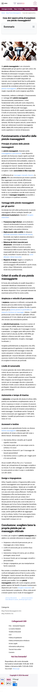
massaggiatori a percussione (11, 153)
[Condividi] (2, 688)
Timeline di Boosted (15, 632)
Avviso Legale (13, 643)
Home (3, 13)
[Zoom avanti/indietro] (5, 688)
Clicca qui (16, 669)
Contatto (11, 652)
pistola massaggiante (9, 89)
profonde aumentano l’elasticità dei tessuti (18, 234)
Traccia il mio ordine (15, 649)
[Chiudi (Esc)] (0, 688)
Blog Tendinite (6, 613)
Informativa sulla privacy (16, 646)
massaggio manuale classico (24, 175)
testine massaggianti (9, 431)
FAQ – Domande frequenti (17, 626)
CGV (10, 635)
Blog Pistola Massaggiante (13, 13)
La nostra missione (15, 629)
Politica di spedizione (15, 637)
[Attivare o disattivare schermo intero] (3, 688)
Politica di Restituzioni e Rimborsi (19, 640)
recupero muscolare (25, 588)
